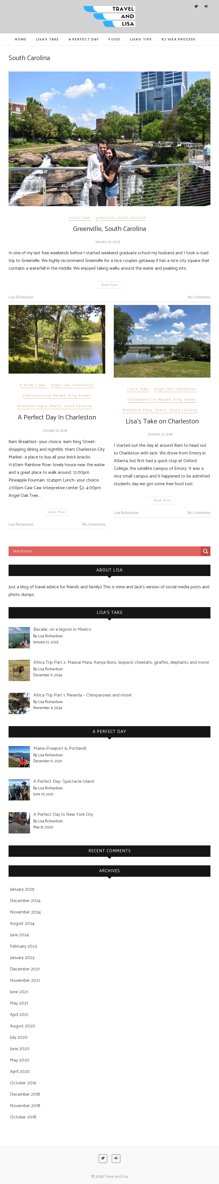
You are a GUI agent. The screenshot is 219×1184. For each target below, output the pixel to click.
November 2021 (25, 980)
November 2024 (25, 912)
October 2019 (23, 1083)
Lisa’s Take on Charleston (162, 421)
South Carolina (132, 217)
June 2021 (19, 992)
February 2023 (23, 946)
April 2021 (19, 1015)
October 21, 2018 (54, 431)
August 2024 (22, 923)
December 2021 (25, 969)
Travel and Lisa (116, 1177)
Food (114, 39)
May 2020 (19, 1060)
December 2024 (25, 901)
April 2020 (20, 1072)
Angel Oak (60, 385)
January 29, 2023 (107, 242)
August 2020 (22, 1026)
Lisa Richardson (21, 297)
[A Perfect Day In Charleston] (57, 339)
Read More (109, 285)
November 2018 (25, 1106)
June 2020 (19, 1049)
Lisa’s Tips (141, 39)
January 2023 (22, 958)
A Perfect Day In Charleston (57, 417)
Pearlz (56, 406)
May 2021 (19, 1003)
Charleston (83, 385)
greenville (105, 217)
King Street (79, 395)
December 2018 (25, 1094)
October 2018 (23, 1117)
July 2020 (19, 1037)
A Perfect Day (84, 39)
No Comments (199, 297)
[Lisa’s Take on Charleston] (162, 341)
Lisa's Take (79, 217)
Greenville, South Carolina (109, 229)
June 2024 (19, 935)
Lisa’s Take (47, 39)
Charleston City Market (44, 395)
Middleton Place (32, 406)
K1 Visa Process (179, 39)
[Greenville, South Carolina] (109, 138)
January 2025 (22, 889)
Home (21, 39)
